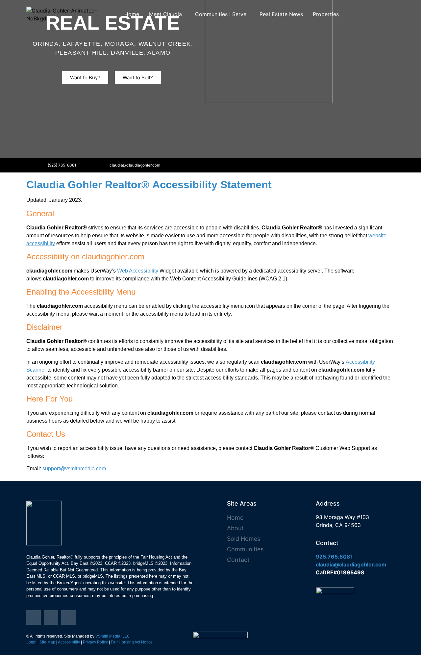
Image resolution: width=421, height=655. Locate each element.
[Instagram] (174, 165)
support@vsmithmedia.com (74, 468)
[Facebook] (189, 165)
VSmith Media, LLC (112, 636)
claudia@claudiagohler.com (351, 564)
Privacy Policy (95, 642)
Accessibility (69, 642)
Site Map (47, 642)
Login (31, 642)
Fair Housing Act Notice (132, 642)
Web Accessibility (137, 271)
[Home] (33, 617)
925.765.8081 (334, 556)
